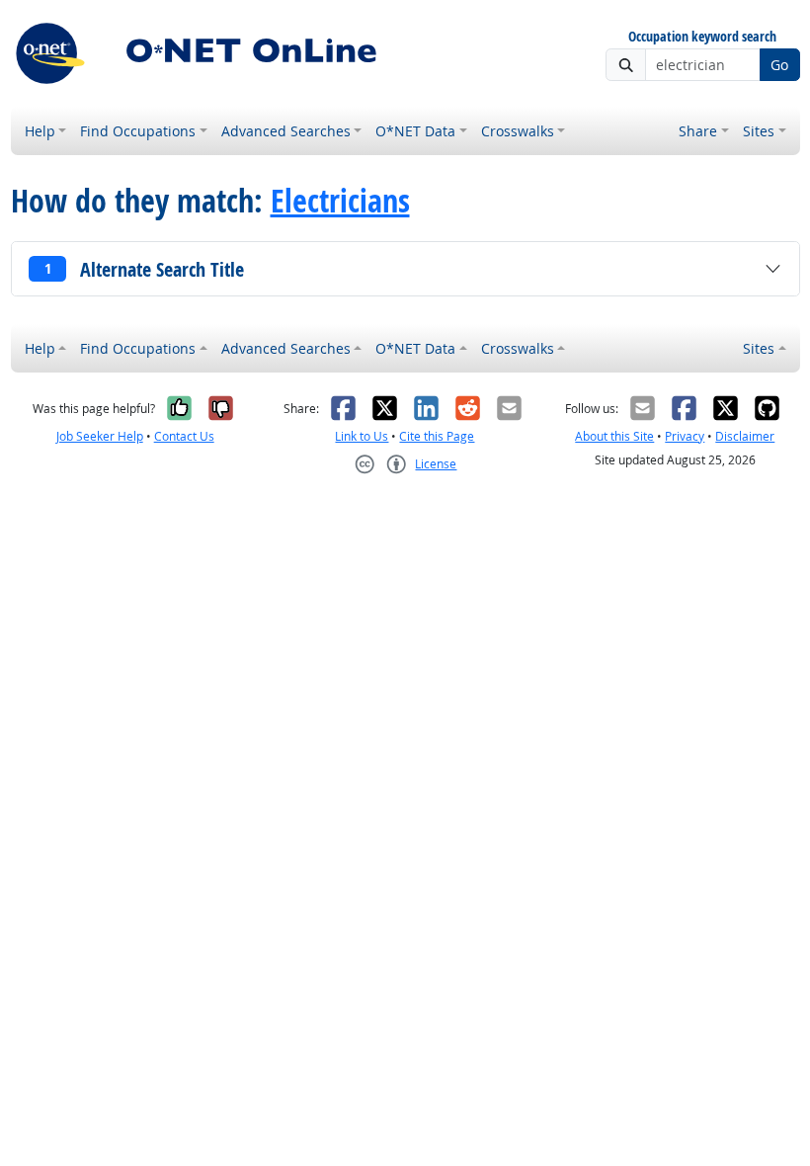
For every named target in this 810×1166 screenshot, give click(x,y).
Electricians (340, 201)
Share (698, 131)
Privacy (684, 436)
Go (779, 64)
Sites (758, 131)
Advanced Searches (286, 131)
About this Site (614, 436)
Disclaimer (744, 436)
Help (40, 131)
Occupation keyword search (702, 37)
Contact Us (184, 436)
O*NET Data (415, 131)
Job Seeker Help (99, 436)
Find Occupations (138, 131)
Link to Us (361, 436)
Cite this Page (436, 436)
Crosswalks (517, 131)
